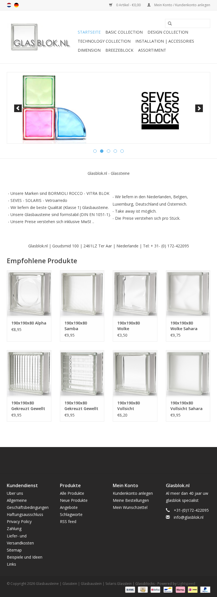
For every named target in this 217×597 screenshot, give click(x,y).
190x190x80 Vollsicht (128, 405)
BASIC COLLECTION (124, 32)
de (16, 5)
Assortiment (152, 50)
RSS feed (68, 521)
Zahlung (14, 528)
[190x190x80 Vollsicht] (135, 373)
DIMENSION (89, 50)
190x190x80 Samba (75, 325)
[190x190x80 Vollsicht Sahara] (188, 373)
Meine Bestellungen (131, 500)
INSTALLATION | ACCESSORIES (164, 41)
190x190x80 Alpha (28, 323)
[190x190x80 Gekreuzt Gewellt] (29, 373)
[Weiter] (199, 108)
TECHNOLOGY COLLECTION (104, 41)
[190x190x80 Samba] (82, 293)
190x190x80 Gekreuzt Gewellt (28, 405)
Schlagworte (71, 514)
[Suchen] (168, 24)
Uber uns (15, 493)
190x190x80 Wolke (128, 325)
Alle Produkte (72, 493)
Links (11, 564)
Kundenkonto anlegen (133, 493)
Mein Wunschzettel (130, 507)
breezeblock (119, 50)
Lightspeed (186, 583)
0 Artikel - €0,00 (128, 5)
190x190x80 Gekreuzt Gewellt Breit (81, 405)
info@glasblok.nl (188, 517)
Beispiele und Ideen (24, 557)
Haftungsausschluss (25, 514)
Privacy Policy (19, 521)
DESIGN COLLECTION (167, 32)
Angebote (69, 507)
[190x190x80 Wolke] (135, 293)
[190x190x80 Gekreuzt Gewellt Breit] (82, 373)
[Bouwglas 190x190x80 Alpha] (29, 293)
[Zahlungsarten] (129, 589)
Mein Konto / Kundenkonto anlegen (181, 5)
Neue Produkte (74, 500)
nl (9, 5)
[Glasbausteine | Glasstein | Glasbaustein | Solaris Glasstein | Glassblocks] (41, 37)
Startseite (89, 32)
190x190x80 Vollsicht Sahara (186, 405)
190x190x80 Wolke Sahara (184, 325)
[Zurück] (18, 108)
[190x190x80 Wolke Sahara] (188, 293)
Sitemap (14, 550)
